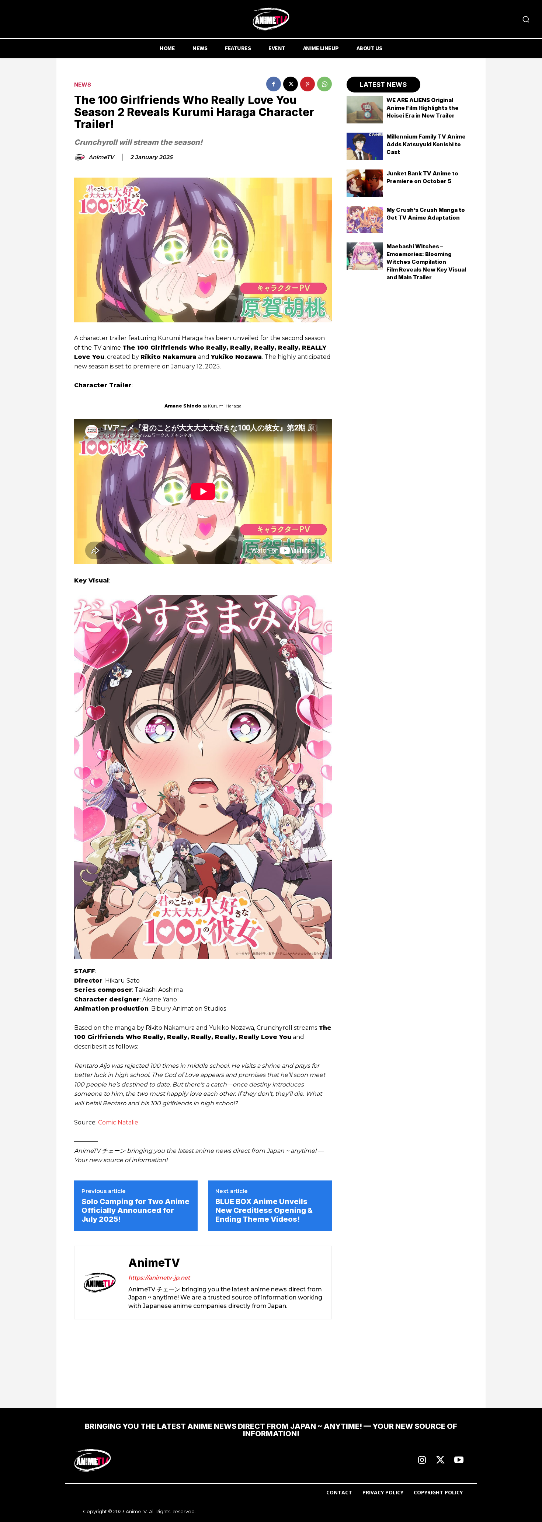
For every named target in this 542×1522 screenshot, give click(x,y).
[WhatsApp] (324, 84)
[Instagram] (422, 1460)
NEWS (82, 84)
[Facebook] (273, 84)
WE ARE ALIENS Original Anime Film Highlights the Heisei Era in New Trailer (422, 108)
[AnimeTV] (80, 157)
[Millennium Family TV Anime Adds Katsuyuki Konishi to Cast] (365, 146)
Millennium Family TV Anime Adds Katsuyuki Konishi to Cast (426, 144)
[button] (525, 19)
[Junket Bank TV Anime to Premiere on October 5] (365, 183)
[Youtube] (458, 1460)
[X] (290, 84)
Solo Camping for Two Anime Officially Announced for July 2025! (135, 1210)
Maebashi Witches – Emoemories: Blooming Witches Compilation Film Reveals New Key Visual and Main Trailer (426, 262)
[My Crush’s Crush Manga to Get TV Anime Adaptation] (365, 219)
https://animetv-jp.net (159, 1277)
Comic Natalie (118, 1122)
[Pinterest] (307, 84)
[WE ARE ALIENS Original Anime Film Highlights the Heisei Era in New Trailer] (365, 109)
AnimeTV (101, 157)
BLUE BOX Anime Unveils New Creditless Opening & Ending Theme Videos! (264, 1210)
